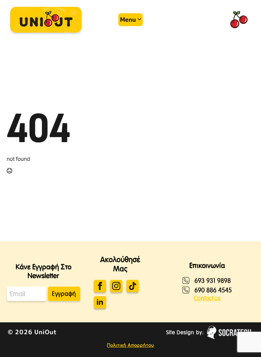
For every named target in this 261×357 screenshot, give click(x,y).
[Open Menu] (122, 19)
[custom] (132, 286)
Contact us (207, 298)
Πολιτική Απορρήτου (130, 345)
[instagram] (116, 286)
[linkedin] (100, 302)
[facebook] (100, 286)
